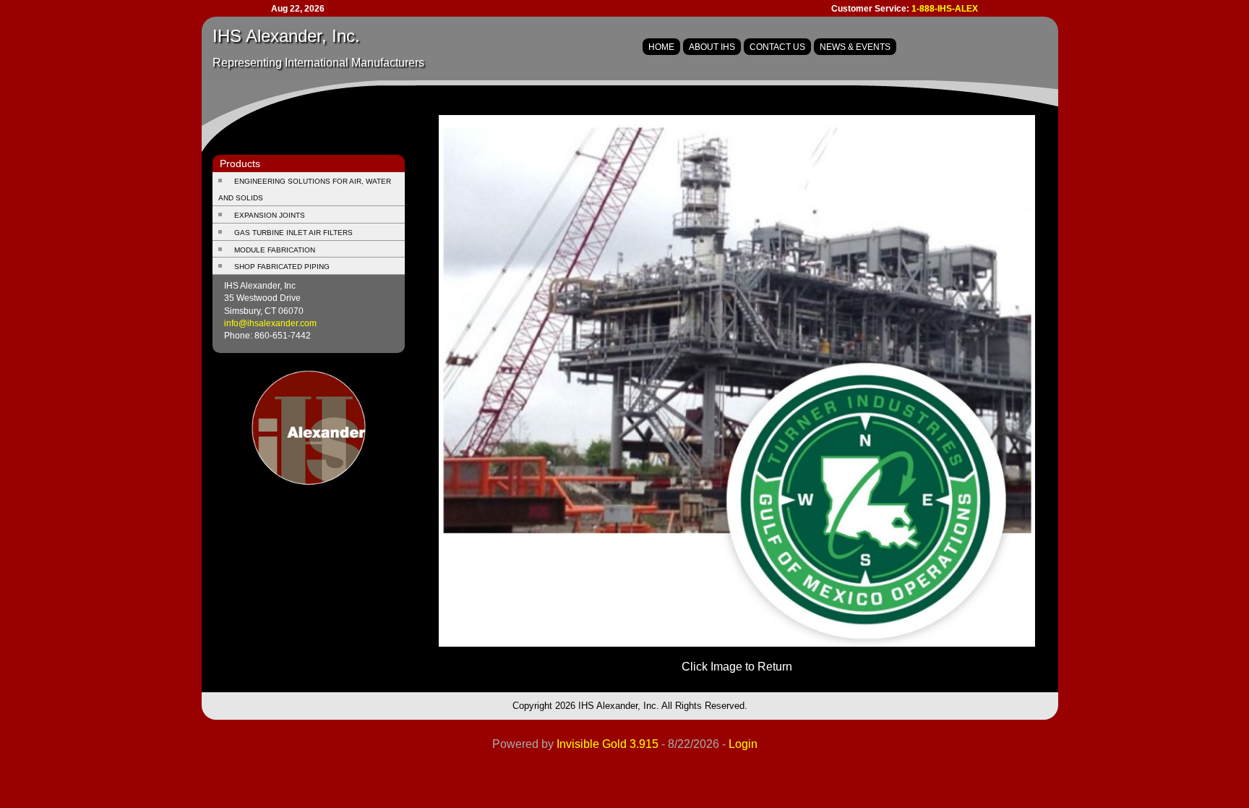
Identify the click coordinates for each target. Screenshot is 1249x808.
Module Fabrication (274, 250)
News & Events (855, 47)
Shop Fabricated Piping (282, 267)
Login (743, 744)
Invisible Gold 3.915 (609, 744)
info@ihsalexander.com (270, 323)
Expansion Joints (269, 215)
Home (661, 47)
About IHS (712, 47)
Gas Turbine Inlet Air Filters (293, 233)
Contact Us (777, 47)
